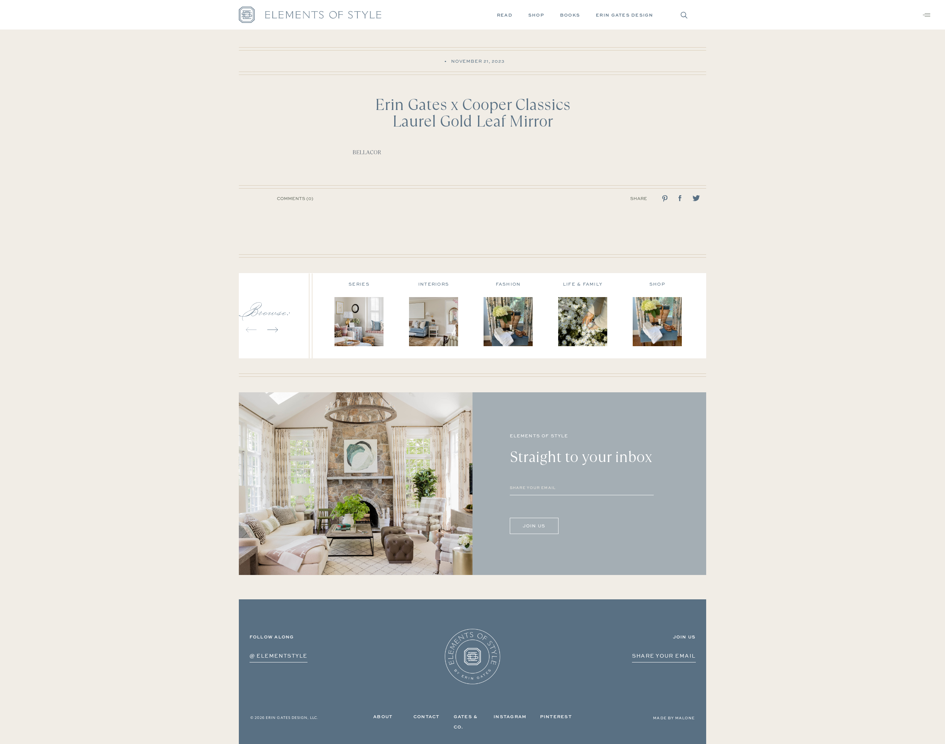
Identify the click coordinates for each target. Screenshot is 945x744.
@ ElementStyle (278, 655)
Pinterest (556, 716)
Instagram (510, 716)
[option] (371, 311)
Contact (426, 716)
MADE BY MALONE (674, 717)
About (382, 716)
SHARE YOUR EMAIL (663, 655)
